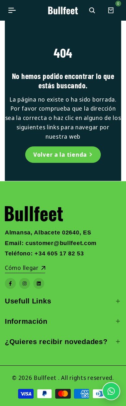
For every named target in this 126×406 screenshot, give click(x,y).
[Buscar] (92, 10)
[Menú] (12, 10)
